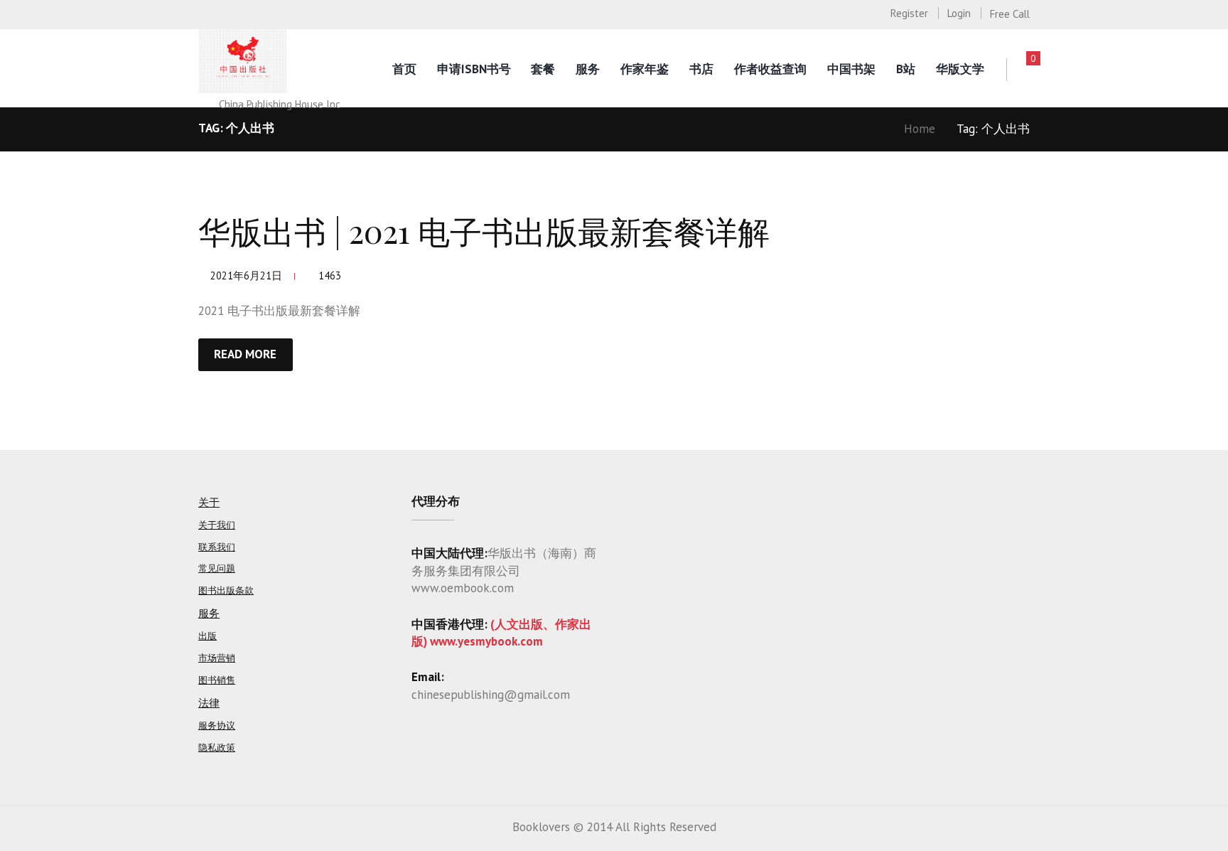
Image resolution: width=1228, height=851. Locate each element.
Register (909, 13)
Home (919, 129)
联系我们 (216, 547)
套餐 (543, 69)
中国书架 (851, 69)
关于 (209, 502)
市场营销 (216, 658)
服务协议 (216, 725)
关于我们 (216, 525)
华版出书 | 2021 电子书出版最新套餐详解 (484, 230)
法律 (209, 703)
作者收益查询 (770, 69)
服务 (588, 69)
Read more (245, 354)
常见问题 (216, 568)
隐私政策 (216, 748)
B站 (905, 69)
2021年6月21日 (246, 275)
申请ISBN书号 (474, 69)
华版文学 (960, 69)
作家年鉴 (644, 69)
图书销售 (216, 680)
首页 (404, 69)
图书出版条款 (226, 590)
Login (959, 13)
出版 (207, 636)
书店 (701, 69)
